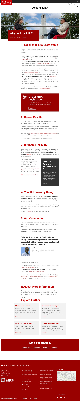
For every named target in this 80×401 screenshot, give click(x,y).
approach (29, 211)
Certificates (43, 386)
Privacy (30, 398)
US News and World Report (31, 72)
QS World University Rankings (44, 63)
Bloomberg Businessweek (28, 267)
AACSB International (45, 88)
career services (32, 133)
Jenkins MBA (40, 7)
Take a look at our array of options (29, 174)
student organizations (35, 276)
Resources (35, 398)
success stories (53, 133)
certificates (29, 154)
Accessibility (25, 398)
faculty (42, 196)
